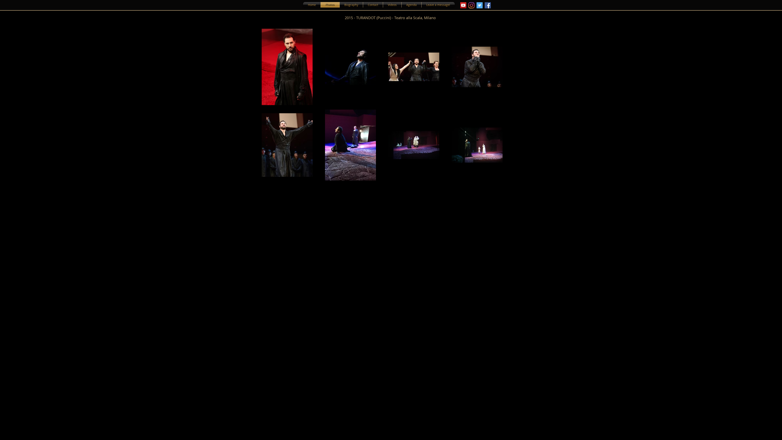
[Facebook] (488, 5)
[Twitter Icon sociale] (480, 5)
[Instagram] (471, 5)
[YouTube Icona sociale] (463, 5)
